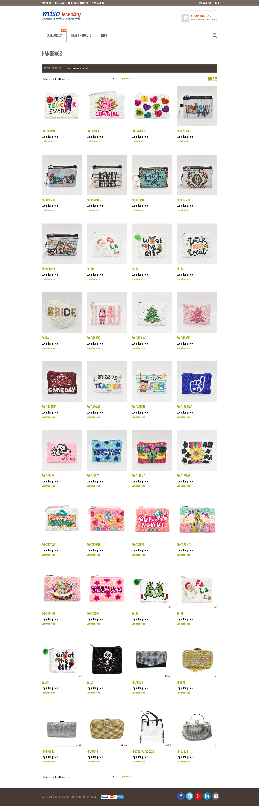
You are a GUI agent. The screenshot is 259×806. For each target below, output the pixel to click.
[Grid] (210, 79)
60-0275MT (183, 545)
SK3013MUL (138, 200)
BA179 (90, 269)
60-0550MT (93, 545)
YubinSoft (92, 796)
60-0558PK (93, 131)
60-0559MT (48, 131)
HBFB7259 (182, 751)
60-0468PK (183, 338)
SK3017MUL (93, 200)
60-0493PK (93, 338)
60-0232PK (48, 476)
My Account (205, 2)
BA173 (135, 269)
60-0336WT (93, 407)
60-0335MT (138, 407)
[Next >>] (127, 79)
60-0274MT (48, 614)
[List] (215, 79)
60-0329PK (138, 545)
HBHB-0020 (48, 751)
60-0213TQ (93, 476)
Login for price (48, 141)
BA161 (90, 682)
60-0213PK (93, 614)
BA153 (180, 269)
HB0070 (181, 682)
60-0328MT (138, 131)
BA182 (135, 614)
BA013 (45, 338)
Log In (216, 2)
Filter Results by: (53, 68)
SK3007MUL (183, 200)
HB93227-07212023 (143, 751)
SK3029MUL (183, 131)
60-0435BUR (49, 407)
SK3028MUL (48, 200)
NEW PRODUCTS (81, 35)
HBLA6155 (137, 682)
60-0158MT (138, 476)
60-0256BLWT (185, 407)
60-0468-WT (139, 338)
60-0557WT (48, 545)
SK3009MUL (48, 269)
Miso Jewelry (67, 796)
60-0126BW (183, 476)
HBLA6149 (92, 751)
